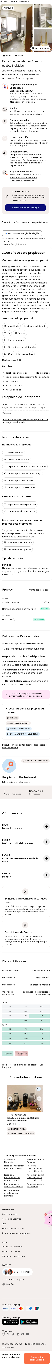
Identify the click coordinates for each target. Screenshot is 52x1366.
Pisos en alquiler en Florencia (36, 1160)
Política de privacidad (12, 1246)
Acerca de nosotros (11, 1219)
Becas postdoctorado (13, 1228)
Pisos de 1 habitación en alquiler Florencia (14, 1167)
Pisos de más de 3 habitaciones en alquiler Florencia (35, 1178)
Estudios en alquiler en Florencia (36, 1185)
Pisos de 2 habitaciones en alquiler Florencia (35, 1168)
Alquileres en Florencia (10, 1160)
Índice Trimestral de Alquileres (16, 1233)
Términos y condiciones (13, 1256)
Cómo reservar (21, 222)
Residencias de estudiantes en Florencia (11, 1193)
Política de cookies (11, 1251)
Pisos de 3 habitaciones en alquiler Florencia (12, 1178)
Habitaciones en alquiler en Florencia (13, 1185)
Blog (4, 1223)
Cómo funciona (9, 1214)
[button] (40, 48)
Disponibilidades (40, 222)
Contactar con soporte (13, 1279)
